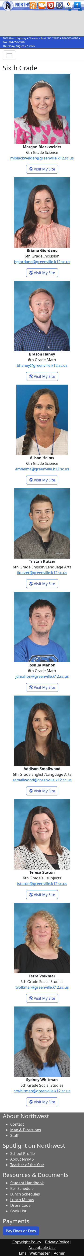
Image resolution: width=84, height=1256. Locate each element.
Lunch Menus (22, 1199)
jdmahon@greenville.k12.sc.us (42, 676)
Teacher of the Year (27, 1164)
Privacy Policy (57, 1242)
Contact (17, 1124)
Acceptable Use (42, 1247)
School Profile (22, 1153)
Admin (59, 1253)
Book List (18, 1211)
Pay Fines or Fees (21, 1230)
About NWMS (22, 1159)
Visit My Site (45, 169)
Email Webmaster (34, 1253)
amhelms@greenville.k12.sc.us (42, 469)
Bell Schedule (22, 1188)
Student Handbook (27, 1182)
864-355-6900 (70, 38)
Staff (14, 1135)
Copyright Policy (26, 1242)
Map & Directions (25, 1129)
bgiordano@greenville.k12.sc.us (42, 261)
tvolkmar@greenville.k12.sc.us (42, 987)
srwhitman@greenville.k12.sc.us (42, 1090)
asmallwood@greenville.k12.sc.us (42, 780)
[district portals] (59, 4)
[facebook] (77, 4)
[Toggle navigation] (9, 55)
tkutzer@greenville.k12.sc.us (42, 572)
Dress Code (20, 1205)
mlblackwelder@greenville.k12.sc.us (42, 158)
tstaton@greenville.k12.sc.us (42, 883)
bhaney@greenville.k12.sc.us (42, 365)
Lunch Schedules (25, 1194)
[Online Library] (68, 4)
